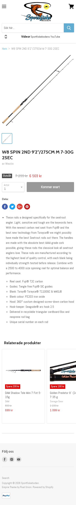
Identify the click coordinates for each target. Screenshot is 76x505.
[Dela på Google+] (20, 207)
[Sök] (69, 27)
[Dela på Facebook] (5, 207)
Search (5, 478)
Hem (4, 48)
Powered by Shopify (43, 487)
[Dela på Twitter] (12, 207)
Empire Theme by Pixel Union (17, 487)
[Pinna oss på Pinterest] (27, 207)
